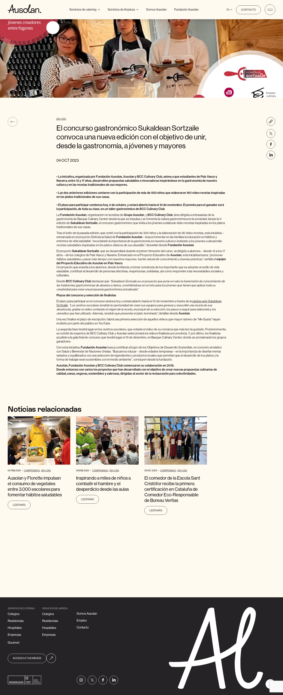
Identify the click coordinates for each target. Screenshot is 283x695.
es (228, 9)
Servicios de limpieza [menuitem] (123, 9)
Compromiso (32, 470)
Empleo (82, 620)
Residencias (16, 620)
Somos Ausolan (156, 9)
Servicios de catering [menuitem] (86, 9)
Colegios (13, 614)
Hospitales (15, 627)
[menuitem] (156, 10)
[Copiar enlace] (270, 121)
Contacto (248, 9)
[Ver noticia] (39, 440)
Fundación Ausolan (186, 9)
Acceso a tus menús (27, 658)
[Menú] (270, 9)
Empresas (14, 634)
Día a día (61, 119)
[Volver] (12, 122)
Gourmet (13, 642)
